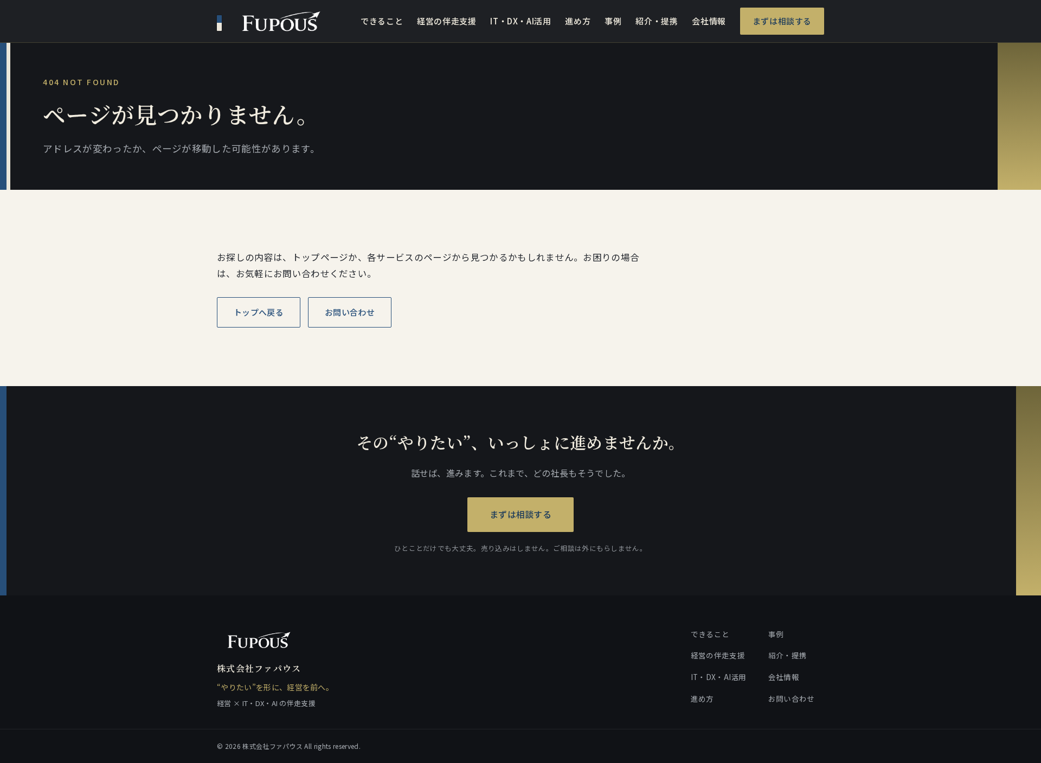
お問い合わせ (350, 312)
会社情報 (708, 21)
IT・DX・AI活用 (520, 21)
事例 (613, 21)
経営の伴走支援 (446, 21)
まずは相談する (782, 21)
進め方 (577, 21)
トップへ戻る (259, 312)
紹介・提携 (656, 21)
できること (382, 21)
